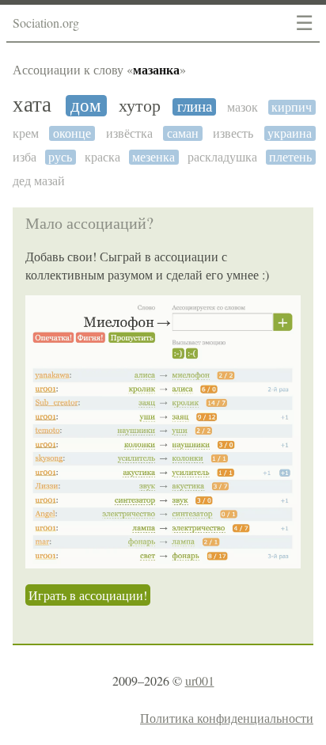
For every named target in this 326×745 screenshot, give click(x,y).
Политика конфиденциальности (226, 717)
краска (102, 157)
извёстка (129, 133)
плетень (290, 157)
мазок (242, 107)
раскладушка (222, 157)
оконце (72, 133)
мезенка (153, 157)
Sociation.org (46, 22)
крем (26, 133)
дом (85, 105)
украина (289, 133)
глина (194, 107)
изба (24, 157)
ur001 (199, 680)
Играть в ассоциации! (87, 595)
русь (60, 157)
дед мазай (39, 180)
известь (233, 133)
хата (32, 105)
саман (183, 133)
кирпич (291, 107)
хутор (140, 106)
